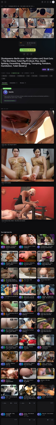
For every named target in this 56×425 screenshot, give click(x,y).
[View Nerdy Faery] (22, 297)
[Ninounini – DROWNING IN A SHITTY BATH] (9, 258)
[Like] (27, 54)
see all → (52, 108)
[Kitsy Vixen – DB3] (27, 275)
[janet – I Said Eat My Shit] (9, 392)
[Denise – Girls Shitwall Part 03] (27, 409)
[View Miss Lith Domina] (3, 330)
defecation (5, 75)
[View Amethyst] (3, 247)
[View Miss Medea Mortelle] (3, 280)
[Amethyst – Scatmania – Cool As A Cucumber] (9, 242)
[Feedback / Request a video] (45, 2)
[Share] (24, 54)
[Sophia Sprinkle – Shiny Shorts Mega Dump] (45, 258)
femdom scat (12, 75)
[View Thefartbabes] (22, 364)
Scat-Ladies (35, 75)
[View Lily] (3, 314)
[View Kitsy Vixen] (22, 280)
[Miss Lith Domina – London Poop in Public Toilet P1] (9, 325)
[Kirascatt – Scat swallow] (45, 408)
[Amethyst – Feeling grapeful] (9, 376)
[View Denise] (22, 414)
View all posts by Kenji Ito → (10, 100)
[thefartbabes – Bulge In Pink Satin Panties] (27, 359)
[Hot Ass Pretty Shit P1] (45, 275)
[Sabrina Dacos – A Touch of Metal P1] (27, 242)
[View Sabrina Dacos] (22, 247)
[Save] (31, 54)
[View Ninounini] (3, 263)
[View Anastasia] (22, 263)
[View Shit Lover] (22, 347)
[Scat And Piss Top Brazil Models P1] (27, 309)
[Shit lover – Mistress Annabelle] (27, 342)
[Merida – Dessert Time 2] (45, 392)
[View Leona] (40, 364)
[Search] (5, 2)
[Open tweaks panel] (50, 2)
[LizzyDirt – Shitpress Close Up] (9, 359)
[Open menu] (2, 2)
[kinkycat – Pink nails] (45, 375)
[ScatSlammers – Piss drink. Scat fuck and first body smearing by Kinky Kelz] (45, 242)
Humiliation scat (21, 75)
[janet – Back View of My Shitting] (27, 376)
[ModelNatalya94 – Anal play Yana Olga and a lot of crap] (27, 392)
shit (51, 75)
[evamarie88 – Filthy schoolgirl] (9, 409)
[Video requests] (42, 2)
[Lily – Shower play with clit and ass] (9, 309)
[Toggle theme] (48, 2)
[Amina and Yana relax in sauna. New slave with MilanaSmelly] (45, 309)
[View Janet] (22, 380)
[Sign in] (53, 2)
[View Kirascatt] (40, 414)
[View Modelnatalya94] (22, 397)
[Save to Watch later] (16, 236)
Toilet (4, 78)
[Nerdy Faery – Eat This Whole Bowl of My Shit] (27, 292)
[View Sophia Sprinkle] (40, 263)
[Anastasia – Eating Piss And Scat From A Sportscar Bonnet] (27, 258)
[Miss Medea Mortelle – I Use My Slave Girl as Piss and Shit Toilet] (9, 275)
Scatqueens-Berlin (44, 75)
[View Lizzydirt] (3, 364)
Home (2, 6)
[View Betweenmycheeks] (40, 347)
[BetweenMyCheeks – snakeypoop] (45, 342)
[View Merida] (40, 397)
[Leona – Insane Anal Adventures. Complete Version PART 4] (45, 359)
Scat (6, 6)
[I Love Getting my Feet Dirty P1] (9, 291)
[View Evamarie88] (3, 414)
